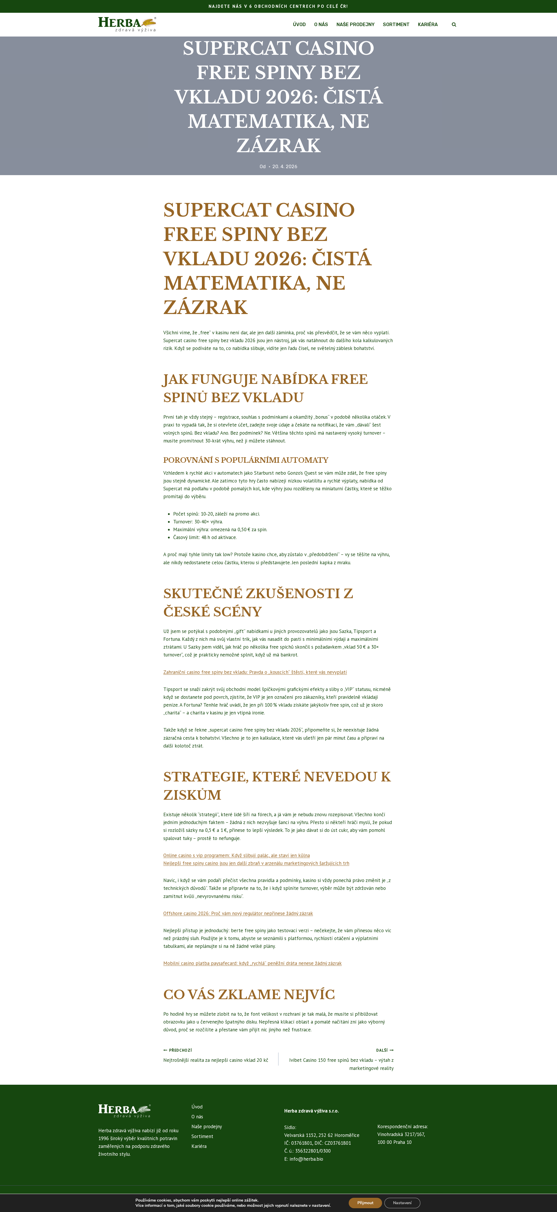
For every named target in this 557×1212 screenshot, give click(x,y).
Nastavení (402, 1203)
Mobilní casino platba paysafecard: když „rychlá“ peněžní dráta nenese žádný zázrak (252, 963)
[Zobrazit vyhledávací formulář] (454, 24)
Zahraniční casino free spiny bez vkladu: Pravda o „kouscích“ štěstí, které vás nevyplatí (255, 672)
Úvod (299, 24)
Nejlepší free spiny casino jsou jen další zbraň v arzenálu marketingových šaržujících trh (256, 863)
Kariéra (428, 24)
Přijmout (365, 1203)
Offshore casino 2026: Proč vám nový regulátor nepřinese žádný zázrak (238, 913)
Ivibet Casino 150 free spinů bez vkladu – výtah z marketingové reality (341, 1059)
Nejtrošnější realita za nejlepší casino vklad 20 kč (215, 1056)
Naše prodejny (356, 24)
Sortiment (396, 24)
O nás (321, 24)
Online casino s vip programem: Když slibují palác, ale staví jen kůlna (236, 855)
